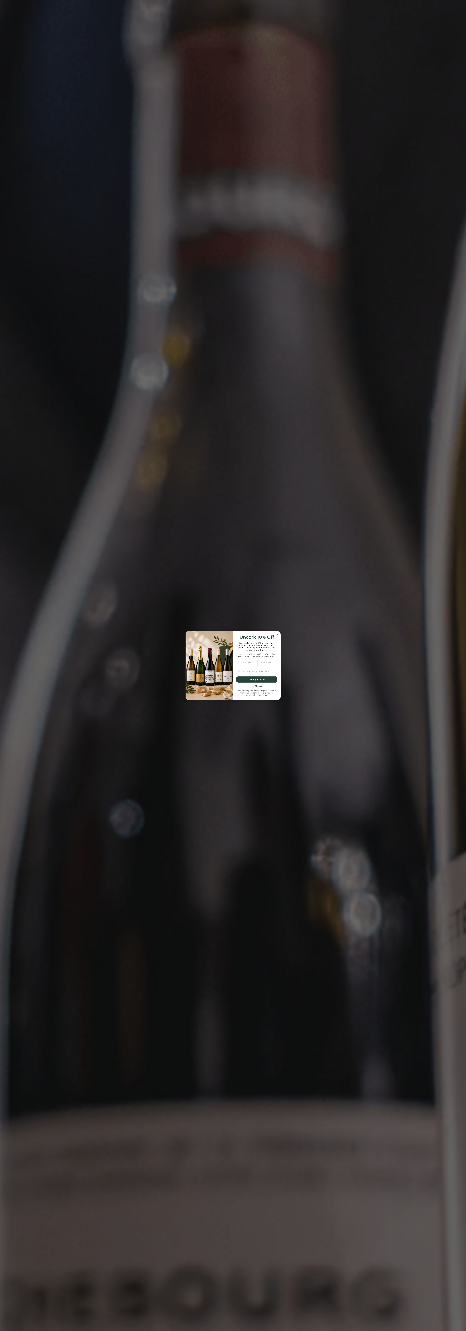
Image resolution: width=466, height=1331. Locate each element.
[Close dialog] (277, 634)
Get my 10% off (257, 679)
